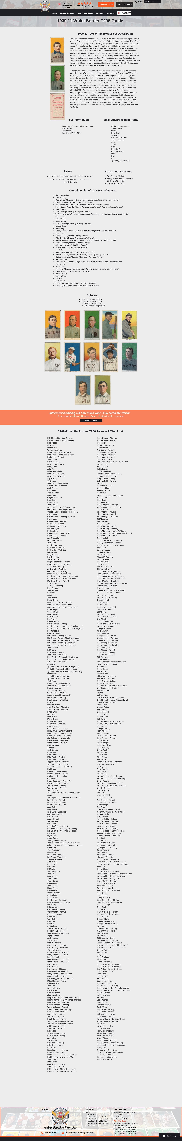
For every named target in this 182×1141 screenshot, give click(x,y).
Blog (87, 1125)
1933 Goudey (118, 1117)
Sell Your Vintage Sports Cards (92, 1117)
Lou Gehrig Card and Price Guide (125, 1127)
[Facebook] (139, 1)
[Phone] (42, 1132)
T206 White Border (120, 1121)
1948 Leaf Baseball (120, 1119)
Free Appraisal (91, 1114)
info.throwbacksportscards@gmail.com (79, 1133)
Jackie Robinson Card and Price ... (125, 1129)
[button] (66, 13)
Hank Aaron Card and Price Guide (125, 1133)
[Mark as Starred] (79, 3)
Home (88, 1112)
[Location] (59, 4)
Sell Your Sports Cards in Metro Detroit (92, 1119)
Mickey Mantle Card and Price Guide (126, 1123)
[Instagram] (136, 1)
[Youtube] (141, 1)
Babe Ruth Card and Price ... (123, 1125)
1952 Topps (118, 1114)
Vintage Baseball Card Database (92, 1121)
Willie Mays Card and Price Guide (125, 1131)
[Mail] (62, 1132)
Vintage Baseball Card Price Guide (92, 1123)
